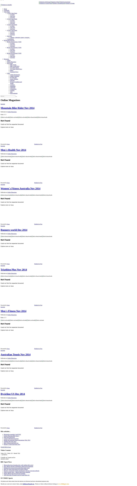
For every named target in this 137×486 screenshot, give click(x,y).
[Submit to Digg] (54, 2)
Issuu (8, 144)
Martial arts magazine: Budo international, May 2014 (17, 440)
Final (9, 447)
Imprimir (3, 104)
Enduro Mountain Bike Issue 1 (11, 436)
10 (7, 447)
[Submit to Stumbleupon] (58, 3)
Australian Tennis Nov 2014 (16, 354)
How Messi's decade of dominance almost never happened (18, 466)
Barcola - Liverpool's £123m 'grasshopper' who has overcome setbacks (21, 470)
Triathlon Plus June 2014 (10, 441)
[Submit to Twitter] (70, 3)
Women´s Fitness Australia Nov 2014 (20, 188)
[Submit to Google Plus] (45, 3)
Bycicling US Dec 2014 (13, 393)
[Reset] (16, 96)
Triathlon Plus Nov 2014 (14, 269)
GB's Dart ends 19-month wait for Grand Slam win (16, 475)
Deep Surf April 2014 (9, 437)
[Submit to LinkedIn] (6, 4)
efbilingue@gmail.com (28, 484)
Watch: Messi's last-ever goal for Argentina (14, 473)
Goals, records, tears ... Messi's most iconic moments (17, 472)
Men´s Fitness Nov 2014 (13, 311)
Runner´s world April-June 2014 (12, 444)
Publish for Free (38, 144)
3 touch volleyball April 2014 (11, 438)
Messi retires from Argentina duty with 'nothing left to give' (18, 465)
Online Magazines (12, 112)
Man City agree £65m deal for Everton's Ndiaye (16, 469)
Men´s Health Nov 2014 (13, 149)
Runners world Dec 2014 (14, 229)
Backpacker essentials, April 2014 (12, 434)
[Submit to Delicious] (44, 2)
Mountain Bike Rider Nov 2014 (17, 107)
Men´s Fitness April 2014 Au (11, 443)
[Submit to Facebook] (64, 2)
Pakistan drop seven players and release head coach (16, 468)
